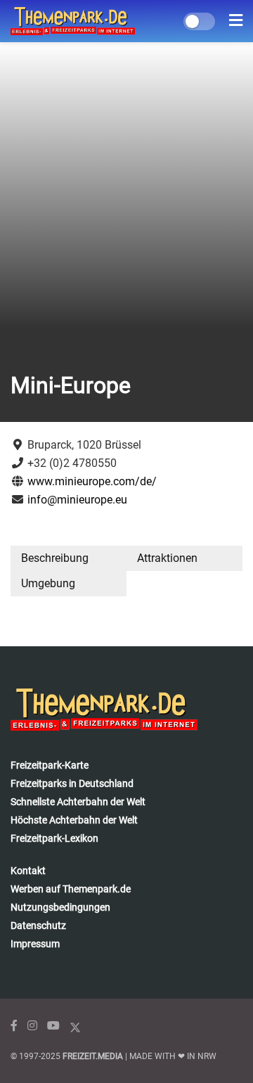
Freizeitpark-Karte (50, 765)
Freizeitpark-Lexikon (54, 838)
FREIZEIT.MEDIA (93, 1056)
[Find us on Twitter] (75, 1026)
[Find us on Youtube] (53, 1026)
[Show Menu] (235, 21)
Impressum (35, 943)
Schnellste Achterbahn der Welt (78, 801)
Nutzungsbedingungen (60, 907)
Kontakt (28, 870)
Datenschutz (38, 925)
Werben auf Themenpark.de (71, 889)
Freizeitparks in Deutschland (72, 783)
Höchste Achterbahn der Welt (74, 820)
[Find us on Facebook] (14, 1026)
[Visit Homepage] (73, 21)
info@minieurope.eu (77, 499)
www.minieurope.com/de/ (92, 481)
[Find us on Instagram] (32, 1026)
